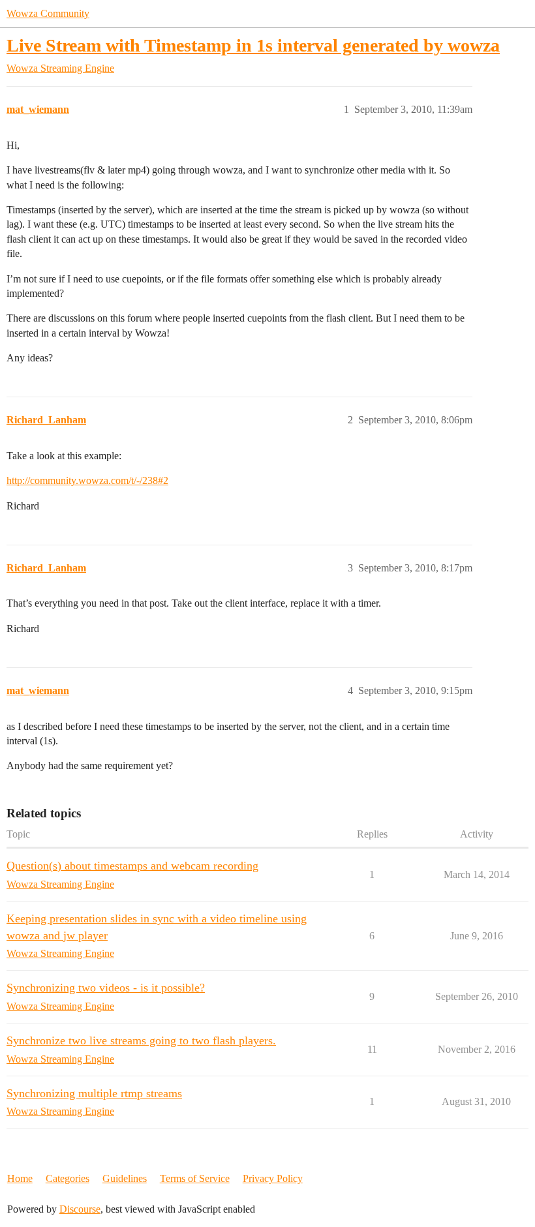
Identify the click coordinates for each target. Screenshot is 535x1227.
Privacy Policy (273, 1178)
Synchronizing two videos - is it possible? (106, 987)
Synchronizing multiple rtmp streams (94, 1093)
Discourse (79, 1209)
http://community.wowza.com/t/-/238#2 (87, 480)
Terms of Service (195, 1178)
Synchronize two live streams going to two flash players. (141, 1040)
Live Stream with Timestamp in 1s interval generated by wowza (253, 45)
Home (20, 1178)
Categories (67, 1178)
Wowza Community (48, 13)
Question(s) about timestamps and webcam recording (132, 865)
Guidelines (124, 1178)
